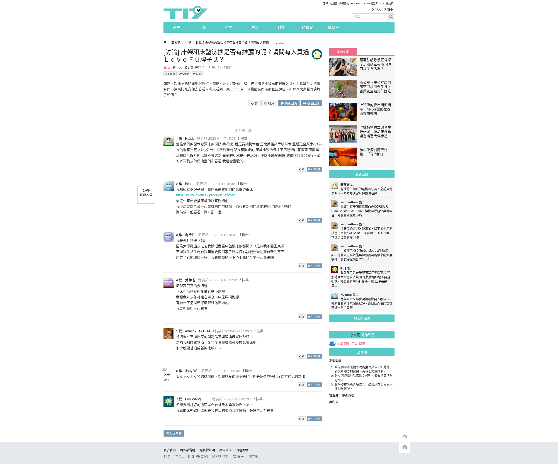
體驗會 (307, 27)
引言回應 (312, 103)
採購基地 (344, 3)
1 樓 (179, 138)
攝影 (347, 344)
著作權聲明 (187, 450)
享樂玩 (175, 42)
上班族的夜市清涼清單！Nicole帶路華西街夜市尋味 (375, 109)
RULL (189, 138)
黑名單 (333, 401)
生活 (255, 27)
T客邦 (325, 3)
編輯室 (333, 27)
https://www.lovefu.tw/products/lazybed (206, 194)
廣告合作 (225, 450)
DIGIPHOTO (358, 3)
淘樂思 (190, 234)
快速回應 (290, 103)
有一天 (177, 67)
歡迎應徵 (348, 395)
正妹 (202, 27)
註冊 (389, 9)
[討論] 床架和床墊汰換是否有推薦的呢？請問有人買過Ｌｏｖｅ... (240, 42)
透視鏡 (389, 3)
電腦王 (333, 3)
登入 (377, 9)
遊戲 (340, 344)
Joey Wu (192, 370)
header (404, 436)
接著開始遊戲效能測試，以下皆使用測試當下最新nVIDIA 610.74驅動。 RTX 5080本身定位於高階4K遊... (361, 232)
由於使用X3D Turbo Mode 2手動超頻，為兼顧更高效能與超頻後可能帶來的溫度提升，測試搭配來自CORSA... (361, 254)
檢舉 (228, 67)
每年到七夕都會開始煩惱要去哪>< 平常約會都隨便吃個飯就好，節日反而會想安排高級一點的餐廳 (361, 303)
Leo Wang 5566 (197, 398)
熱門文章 (343, 51)
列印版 (171, 73)
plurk (198, 73)
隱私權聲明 (207, 450)
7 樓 (179, 398)
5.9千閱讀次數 (146, 192)
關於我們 (169, 450)
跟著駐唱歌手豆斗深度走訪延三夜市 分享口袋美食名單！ (376, 64)
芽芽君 (190, 279)
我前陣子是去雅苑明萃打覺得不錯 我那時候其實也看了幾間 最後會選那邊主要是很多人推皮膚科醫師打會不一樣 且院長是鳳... (360, 279)
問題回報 (242, 450)
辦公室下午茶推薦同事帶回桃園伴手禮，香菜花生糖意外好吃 (375, 86)
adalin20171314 (197, 330)
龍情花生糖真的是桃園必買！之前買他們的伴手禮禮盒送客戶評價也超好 (361, 191)
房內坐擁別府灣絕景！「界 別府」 (374, 151)
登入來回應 (174, 433)
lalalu (189, 183)
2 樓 (179, 183)
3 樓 (179, 234)
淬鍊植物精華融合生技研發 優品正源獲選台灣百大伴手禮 (375, 131)
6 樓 (179, 370)
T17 (185, 12)
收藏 (270, 103)
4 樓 (179, 279)
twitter (185, 73)
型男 (229, 27)
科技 (281, 27)
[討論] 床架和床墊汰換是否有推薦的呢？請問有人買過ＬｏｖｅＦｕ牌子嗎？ (236, 55)
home (404, 447)
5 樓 (179, 330)
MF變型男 (372, 3)
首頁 (176, 27)
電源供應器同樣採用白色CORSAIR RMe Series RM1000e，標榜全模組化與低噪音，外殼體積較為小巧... (361, 210)
